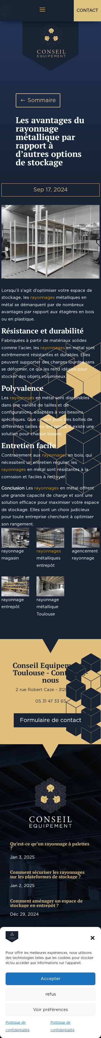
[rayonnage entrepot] (50, 242)
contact (87, 10)
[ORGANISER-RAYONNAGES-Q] (86, 537)
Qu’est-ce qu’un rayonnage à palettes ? (49, 846)
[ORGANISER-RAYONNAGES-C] (15, 537)
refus (50, 994)
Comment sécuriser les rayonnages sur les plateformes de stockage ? (47, 874)
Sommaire (41, 100)
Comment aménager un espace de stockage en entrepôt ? (46, 903)
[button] (92, 938)
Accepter (50, 979)
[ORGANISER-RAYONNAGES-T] (50, 537)
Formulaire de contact (50, 720)
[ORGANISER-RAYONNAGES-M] (50, 586)
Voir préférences (50, 1010)
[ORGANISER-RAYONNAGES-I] (15, 586)
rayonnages (42, 297)
